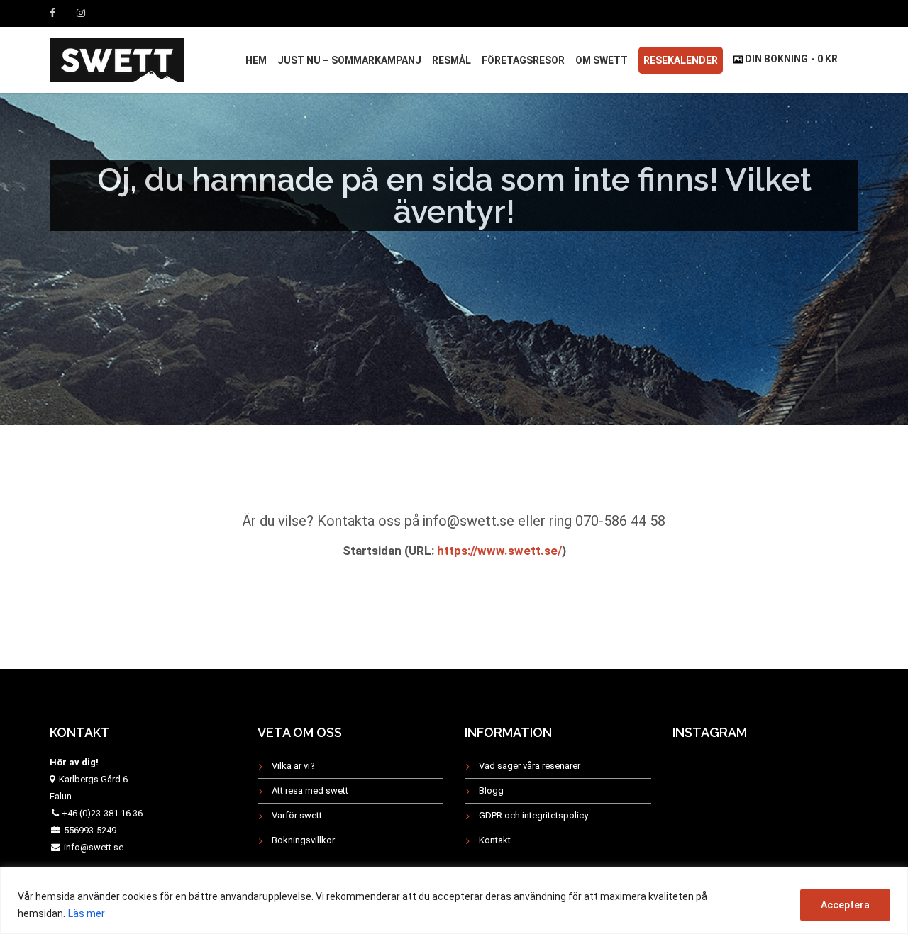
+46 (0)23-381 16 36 (102, 813)
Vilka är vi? (293, 765)
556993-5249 (90, 830)
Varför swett (297, 815)
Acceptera (845, 905)
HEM (256, 60)
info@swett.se (92, 847)
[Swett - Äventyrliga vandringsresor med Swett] (117, 57)
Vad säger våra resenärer (529, 765)
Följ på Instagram (773, 782)
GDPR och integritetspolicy (533, 815)
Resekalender (680, 60)
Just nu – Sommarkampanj (349, 60)
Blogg (491, 790)
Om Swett (601, 60)
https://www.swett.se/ (498, 551)
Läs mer (86, 913)
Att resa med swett (310, 790)
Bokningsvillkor (303, 840)
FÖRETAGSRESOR (523, 60)
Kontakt (495, 840)
